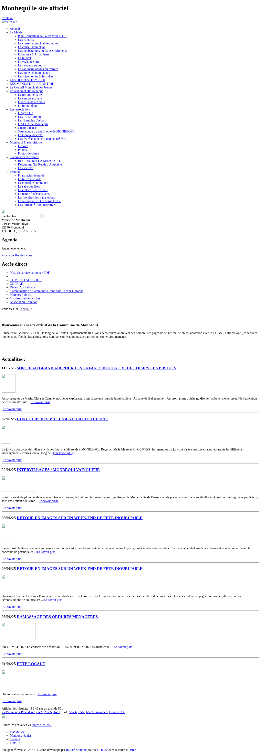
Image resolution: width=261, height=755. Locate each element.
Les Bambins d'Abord (32, 120)
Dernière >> (117, 712)
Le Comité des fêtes (30, 135)
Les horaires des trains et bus (36, 197)
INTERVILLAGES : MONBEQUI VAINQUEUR (58, 470)
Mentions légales (20, 735)
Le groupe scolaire (30, 94)
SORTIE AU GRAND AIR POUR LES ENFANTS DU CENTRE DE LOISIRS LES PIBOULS (96, 368)
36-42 (56, 712)
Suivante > (101, 712)
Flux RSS (16, 743)
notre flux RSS (42, 725)
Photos (22, 149)
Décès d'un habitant (22, 287)
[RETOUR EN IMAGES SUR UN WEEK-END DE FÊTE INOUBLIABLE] (6, 541)
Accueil (15, 28)
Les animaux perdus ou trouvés (38, 69)
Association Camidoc (23, 302)
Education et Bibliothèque (26, 91)
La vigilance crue (29, 61)
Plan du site (17, 732)
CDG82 (102, 750)
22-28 (39, 712)
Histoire (23, 146)
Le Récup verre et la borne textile (39, 201)
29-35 (48, 712)
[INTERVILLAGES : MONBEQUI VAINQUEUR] (19, 490)
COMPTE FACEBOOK (26, 280)
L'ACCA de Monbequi (33, 124)
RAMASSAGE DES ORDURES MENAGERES (57, 617)
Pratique (15, 171)
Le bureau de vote (29, 179)
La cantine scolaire (30, 98)
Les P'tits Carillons (30, 116)
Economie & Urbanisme (33, 54)
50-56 (73, 712)
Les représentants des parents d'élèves (42, 138)
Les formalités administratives (37, 204)
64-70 (90, 712)
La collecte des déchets (33, 190)
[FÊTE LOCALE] (8, 687)
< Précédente (26, 712)
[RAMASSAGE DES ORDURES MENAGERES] (18, 640)
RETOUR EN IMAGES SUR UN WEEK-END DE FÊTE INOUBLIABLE (80, 518)
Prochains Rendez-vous (17, 255)
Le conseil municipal (31, 47)
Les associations (20, 109)
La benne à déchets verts (34, 193)
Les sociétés (25, 168)
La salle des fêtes (29, 186)
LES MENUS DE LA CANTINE (32, 83)
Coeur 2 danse (27, 127)
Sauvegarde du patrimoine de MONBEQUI (46, 131)
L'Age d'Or (25, 113)
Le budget (24, 58)
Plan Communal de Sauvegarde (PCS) (42, 36)
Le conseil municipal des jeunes (38, 43)
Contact (15, 739)
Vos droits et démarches (25, 298)
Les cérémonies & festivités (35, 76)
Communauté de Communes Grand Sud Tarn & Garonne (46, 291)
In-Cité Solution (76, 750)
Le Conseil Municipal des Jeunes (31, 87)
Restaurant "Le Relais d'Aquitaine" (40, 164)
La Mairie (16, 32)
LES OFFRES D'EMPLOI (27, 80)
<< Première (10, 712)
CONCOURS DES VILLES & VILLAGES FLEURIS (62, 419)
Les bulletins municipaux (34, 72)
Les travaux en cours (31, 65)
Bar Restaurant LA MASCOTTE (39, 160)
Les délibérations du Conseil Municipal (43, 50)
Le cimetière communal (33, 182)
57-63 (81, 712)
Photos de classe (28, 153)
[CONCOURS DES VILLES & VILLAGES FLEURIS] (6, 442)
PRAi (133, 750)
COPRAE (16, 283)
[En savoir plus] (40, 402)
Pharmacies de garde (31, 175)
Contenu (7, 18)
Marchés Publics (20, 294)
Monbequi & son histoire (26, 142)
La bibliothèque (28, 105)
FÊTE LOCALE (31, 664)
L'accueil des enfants (31, 102)
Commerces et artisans (24, 157)
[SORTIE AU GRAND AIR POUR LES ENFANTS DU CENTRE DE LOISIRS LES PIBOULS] (8, 391)
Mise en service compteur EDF (30, 272)
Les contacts (26, 39)
